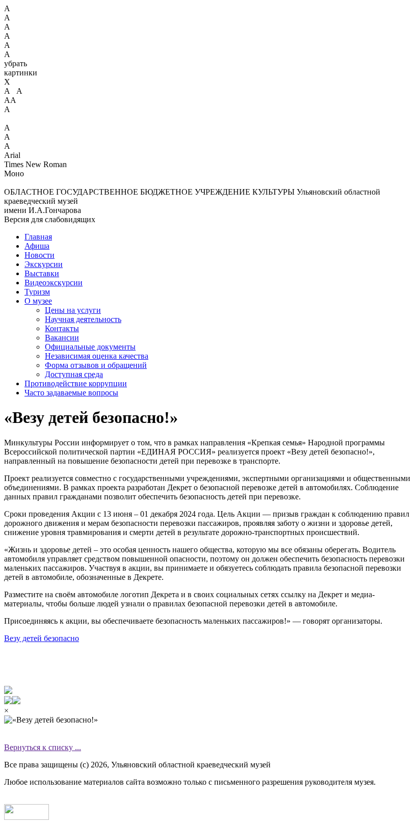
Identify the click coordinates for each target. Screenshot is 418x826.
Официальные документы (90, 346)
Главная (38, 236)
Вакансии (62, 337)
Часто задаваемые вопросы (71, 392)
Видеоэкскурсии (53, 282)
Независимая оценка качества (96, 356)
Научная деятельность (83, 319)
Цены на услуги (73, 310)
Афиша (36, 246)
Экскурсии (43, 264)
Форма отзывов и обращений (96, 365)
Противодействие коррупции (75, 383)
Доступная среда (74, 374)
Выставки (41, 273)
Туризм (37, 291)
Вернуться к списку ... (42, 747)
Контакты (62, 328)
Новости (39, 255)
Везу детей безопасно (41, 638)
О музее (38, 301)
